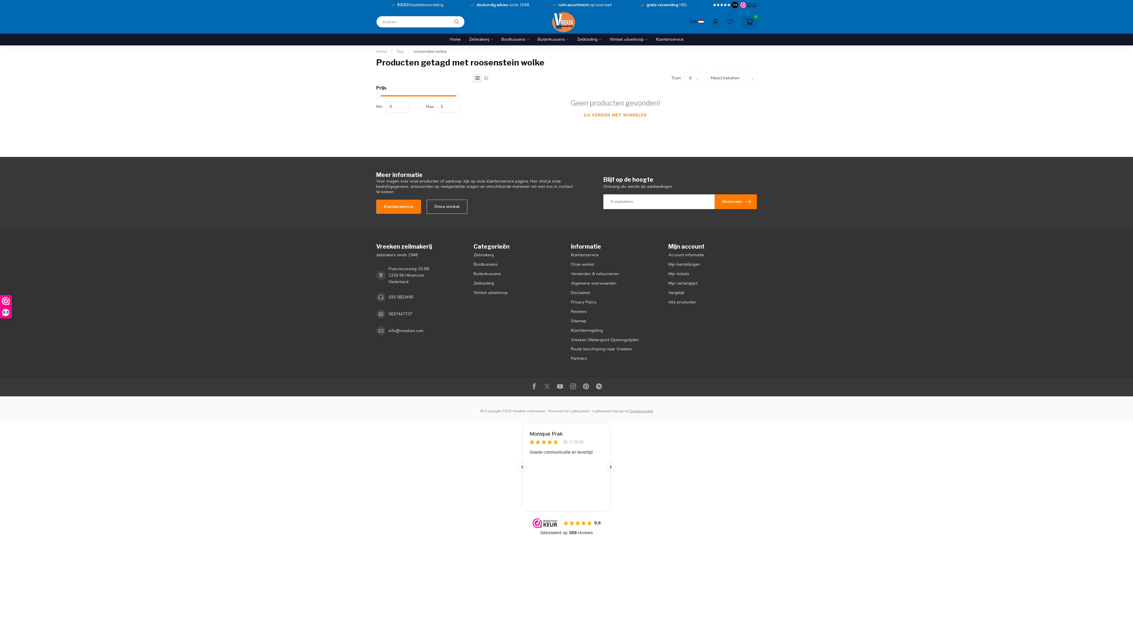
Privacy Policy (583, 302)
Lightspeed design (608, 410)
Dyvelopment (641, 410)
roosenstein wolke (430, 51)
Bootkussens (513, 39)
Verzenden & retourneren (595, 274)
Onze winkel (447, 206)
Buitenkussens (551, 39)
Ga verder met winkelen (615, 115)
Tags (400, 51)
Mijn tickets (678, 274)
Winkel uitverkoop (627, 39)
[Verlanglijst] (730, 22)
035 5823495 (401, 297)
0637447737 (400, 314)
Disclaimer (580, 292)
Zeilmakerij (479, 39)
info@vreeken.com (406, 331)
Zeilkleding (587, 39)
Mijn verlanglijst (683, 283)
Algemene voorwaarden (593, 283)
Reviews (579, 311)
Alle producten (682, 302)
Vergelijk (676, 292)
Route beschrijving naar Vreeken (601, 349)
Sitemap (578, 321)
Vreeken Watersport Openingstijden (605, 340)
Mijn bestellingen (684, 264)
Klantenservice (670, 39)
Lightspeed (579, 410)
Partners (579, 358)
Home (455, 39)
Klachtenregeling (587, 330)
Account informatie (686, 255)
